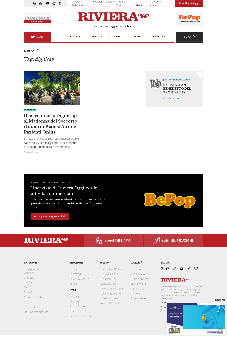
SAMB (137, 36)
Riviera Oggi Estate (110, 293)
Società (28, 292)
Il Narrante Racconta (111, 288)
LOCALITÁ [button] (158, 36)
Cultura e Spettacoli (35, 297)
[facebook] (29, 3)
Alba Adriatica (138, 273)
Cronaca (28, 277)
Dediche (110, 1)
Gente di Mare (108, 283)
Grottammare (138, 283)
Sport (27, 302)
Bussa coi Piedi (108, 278)
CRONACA (74, 36)
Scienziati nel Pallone (112, 269)
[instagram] (34, 3)
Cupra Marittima (139, 278)
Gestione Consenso (80, 316)
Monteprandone (139, 293)
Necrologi (98, 1)
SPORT (118, 36)
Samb (27, 287)
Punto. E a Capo (109, 273)
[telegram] (54, 3)
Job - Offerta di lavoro (177, 79)
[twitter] (60, 3)
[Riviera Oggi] (113, 16)
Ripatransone (138, 298)
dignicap (30, 109)
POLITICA (97, 36)
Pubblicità (29, 307)
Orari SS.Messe (78, 311)
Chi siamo (74, 269)
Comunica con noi (79, 278)
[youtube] (47, 3)
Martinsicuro (137, 288)
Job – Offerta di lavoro (36, 311)
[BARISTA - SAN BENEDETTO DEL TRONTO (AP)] (174, 88)
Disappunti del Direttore (32, 270)
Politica (28, 282)
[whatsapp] (40, 3)
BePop (73, 283)
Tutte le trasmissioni (111, 303)
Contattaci (75, 273)
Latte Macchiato (109, 298)
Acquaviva (136, 269)
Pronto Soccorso (79, 306)
